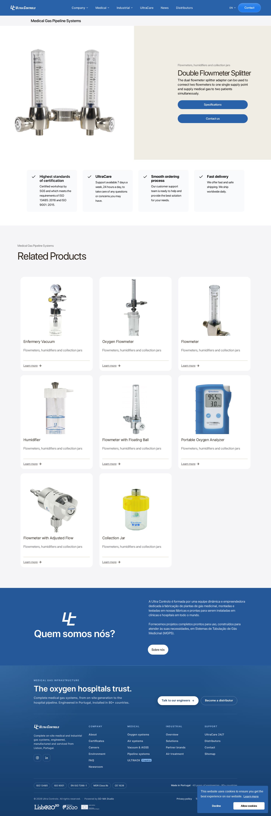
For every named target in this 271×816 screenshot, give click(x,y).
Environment (97, 754)
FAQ (91, 760)
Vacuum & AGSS (138, 747)
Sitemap (210, 754)
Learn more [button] (251, 796)
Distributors (184, 8)
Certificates (96, 741)
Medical (100, 8)
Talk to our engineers (176, 700)
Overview (172, 734)
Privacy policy (184, 798)
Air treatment (175, 754)
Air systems (135, 741)
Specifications (213, 104)
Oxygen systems (138, 734)
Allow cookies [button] (249, 805)
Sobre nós (158, 649)
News (165, 8)
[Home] (23, 8)
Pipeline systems (138, 754)
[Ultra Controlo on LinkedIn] (46, 757)
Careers (94, 747)
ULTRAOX (139, 760)
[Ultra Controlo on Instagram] (37, 757)
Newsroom (96, 766)
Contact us (213, 118)
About (93, 734)
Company (78, 8)
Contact (249, 7)
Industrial (123, 8)
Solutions (172, 741)
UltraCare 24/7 (214, 734)
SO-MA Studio (106, 798)
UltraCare (146, 8)
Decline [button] (216, 805)
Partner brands (175, 747)
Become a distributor (219, 700)
